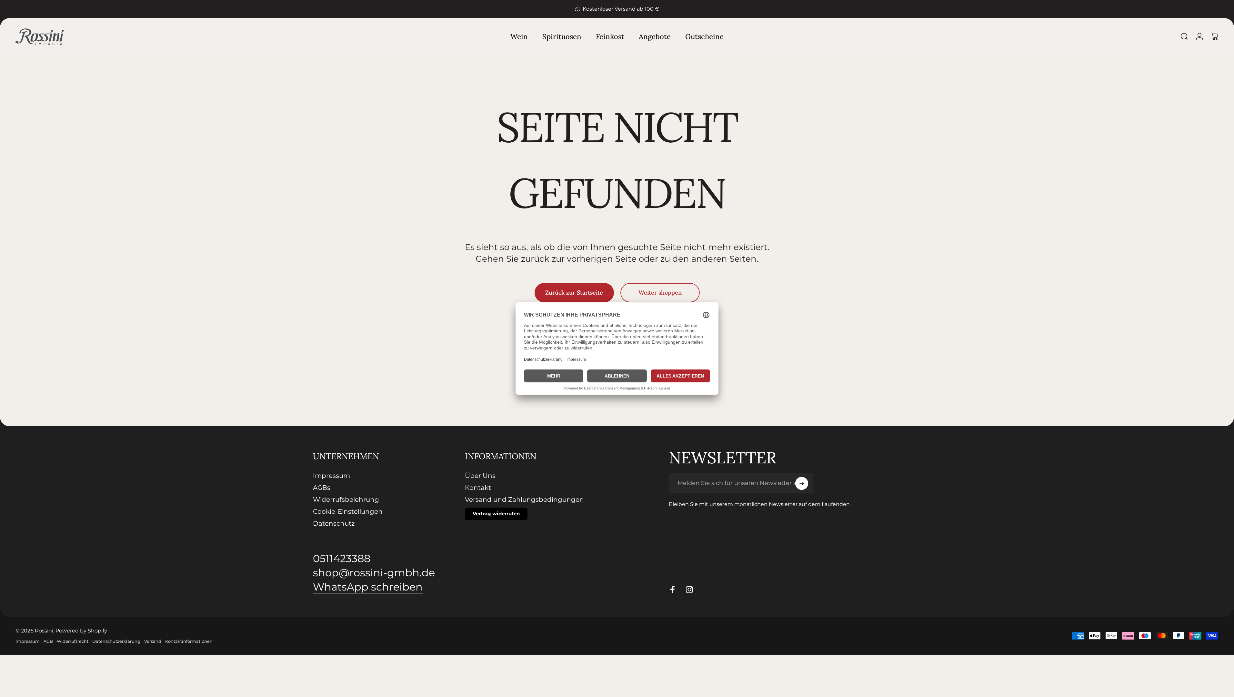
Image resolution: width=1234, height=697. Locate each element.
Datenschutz (334, 523)
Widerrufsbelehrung (346, 499)
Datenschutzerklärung (116, 641)
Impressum (331, 476)
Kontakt (478, 487)
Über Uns (480, 476)
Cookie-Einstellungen (348, 511)
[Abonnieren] (801, 483)
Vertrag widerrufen (496, 513)
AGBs (321, 487)
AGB (48, 641)
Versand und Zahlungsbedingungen (524, 499)
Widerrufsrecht (72, 641)
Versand (152, 641)
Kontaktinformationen (189, 641)
